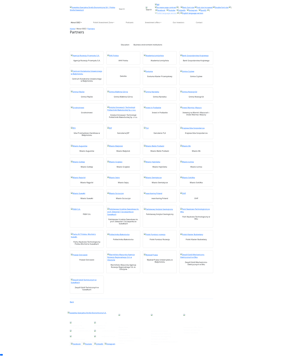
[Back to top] (1, 355)
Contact (199, 22)
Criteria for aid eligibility (161, 336)
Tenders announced (191, 330)
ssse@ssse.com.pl (77, 339)
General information (159, 331)
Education (125, 45)
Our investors (178, 22)
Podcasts (129, 22)
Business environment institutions (148, 45)
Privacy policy (124, 335)
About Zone (123, 327)
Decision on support (159, 339)
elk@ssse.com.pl (108, 336)
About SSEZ (75, 22)
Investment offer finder (193, 327)
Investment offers (152, 22)
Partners (91, 28)
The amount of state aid (161, 334)
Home (72, 28)
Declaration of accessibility (130, 338)
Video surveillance (126, 340)
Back (72, 302)
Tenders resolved (190, 332)
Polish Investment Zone (103, 22)
